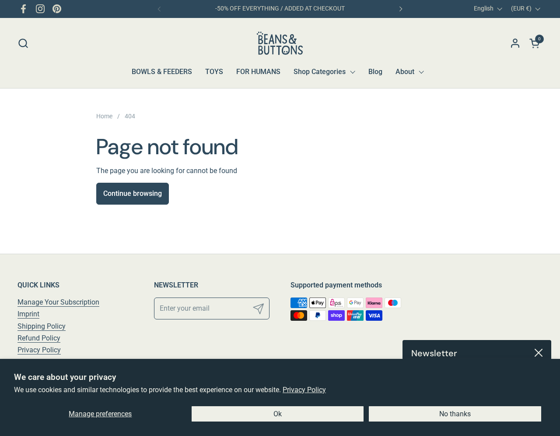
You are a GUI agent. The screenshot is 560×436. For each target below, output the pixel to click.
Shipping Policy (42, 326)
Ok (277, 414)
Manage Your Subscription (58, 302)
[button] (23, 43)
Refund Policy (39, 338)
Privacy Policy (304, 390)
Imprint (28, 314)
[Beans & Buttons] (280, 43)
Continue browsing (132, 193)
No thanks (455, 414)
